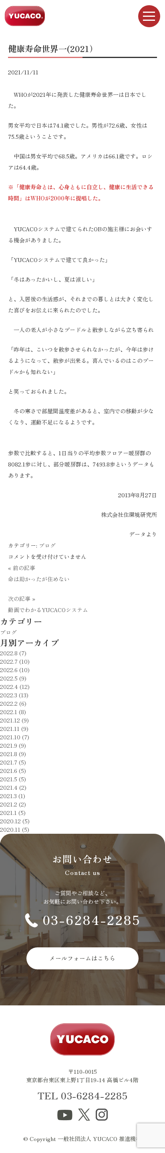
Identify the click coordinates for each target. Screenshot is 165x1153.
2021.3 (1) (12, 796)
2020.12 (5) (15, 821)
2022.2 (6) (13, 703)
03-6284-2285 (91, 919)
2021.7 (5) (13, 762)
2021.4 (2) (13, 787)
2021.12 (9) (14, 720)
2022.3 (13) (14, 695)
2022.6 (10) (15, 670)
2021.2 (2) (13, 804)
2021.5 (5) (13, 779)
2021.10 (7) (14, 737)
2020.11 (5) (14, 829)
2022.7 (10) (15, 661)
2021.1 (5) (13, 813)
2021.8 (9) (13, 754)
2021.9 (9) (13, 745)
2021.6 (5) (13, 771)
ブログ (47, 545)
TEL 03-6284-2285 (83, 1095)
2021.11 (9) (14, 729)
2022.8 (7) (13, 653)
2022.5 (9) (13, 678)
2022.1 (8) (13, 712)
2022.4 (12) (15, 687)
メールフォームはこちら (82, 958)
